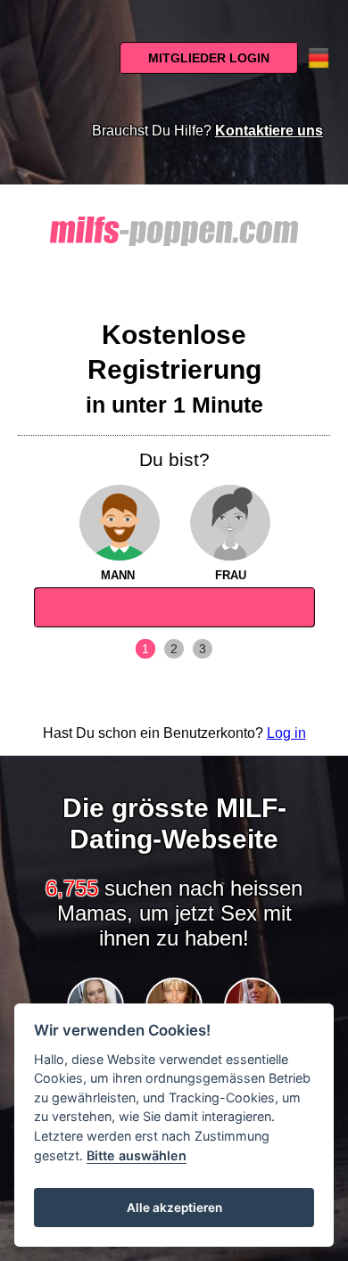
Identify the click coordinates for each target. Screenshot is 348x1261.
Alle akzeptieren (174, 1207)
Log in (286, 733)
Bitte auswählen (136, 1155)
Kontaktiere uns (269, 130)
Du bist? (174, 459)
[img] (118, 523)
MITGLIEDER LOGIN (208, 58)
